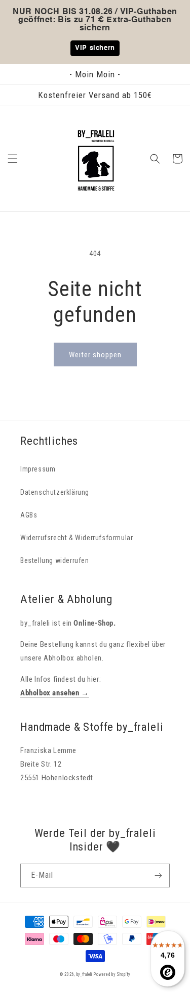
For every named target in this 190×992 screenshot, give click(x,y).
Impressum (37, 469)
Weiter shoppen (95, 354)
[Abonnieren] (158, 875)
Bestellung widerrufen (54, 560)
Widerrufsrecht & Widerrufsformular (76, 538)
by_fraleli (84, 974)
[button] (13, 159)
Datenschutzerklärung (54, 492)
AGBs (28, 515)
